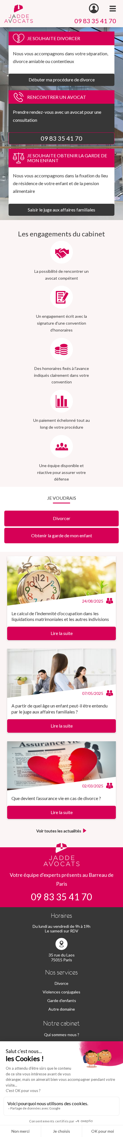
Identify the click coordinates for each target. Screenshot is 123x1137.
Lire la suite (62, 633)
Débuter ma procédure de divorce (62, 79)
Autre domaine (61, 1009)
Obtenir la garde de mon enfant (61, 535)
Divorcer (61, 518)
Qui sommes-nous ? (61, 1034)
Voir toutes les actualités (58, 830)
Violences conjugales (61, 991)
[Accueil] (18, 13)
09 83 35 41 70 (95, 21)
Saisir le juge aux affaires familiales (61, 209)
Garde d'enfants (61, 1000)
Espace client (94, 8)
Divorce (61, 983)
